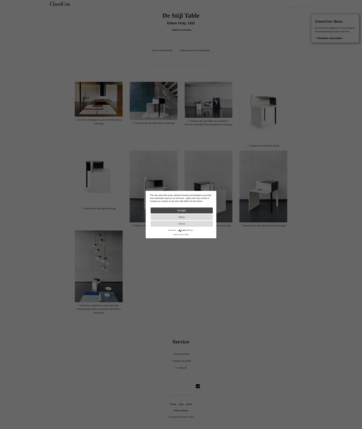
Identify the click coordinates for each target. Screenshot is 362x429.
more (182, 223)
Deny (182, 216)
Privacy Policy (184, 234)
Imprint (175, 234)
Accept (181, 210)
